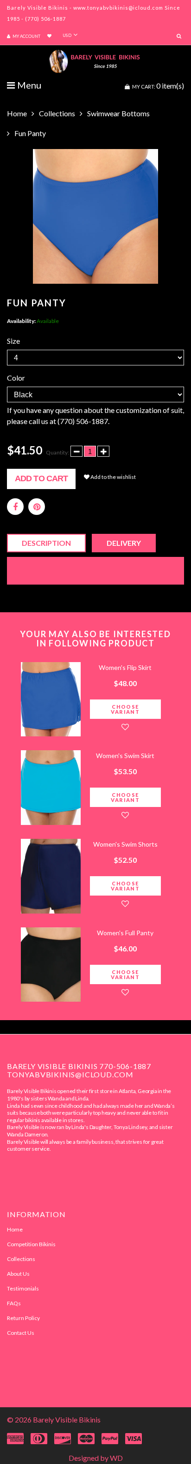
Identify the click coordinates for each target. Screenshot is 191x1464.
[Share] (15, 506)
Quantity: (57, 452)
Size (13, 340)
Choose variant (125, 709)
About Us (18, 1273)
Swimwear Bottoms (118, 113)
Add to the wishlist (112, 476)
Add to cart (41, 478)
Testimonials (23, 1288)
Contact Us (20, 1332)
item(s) (158, 85)
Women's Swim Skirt (125, 755)
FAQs (14, 1303)
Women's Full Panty (125, 933)
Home (17, 113)
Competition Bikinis (31, 1244)
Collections (57, 113)
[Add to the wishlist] (125, 726)
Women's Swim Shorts (125, 844)
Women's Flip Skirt (125, 667)
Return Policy (23, 1318)
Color (16, 377)
